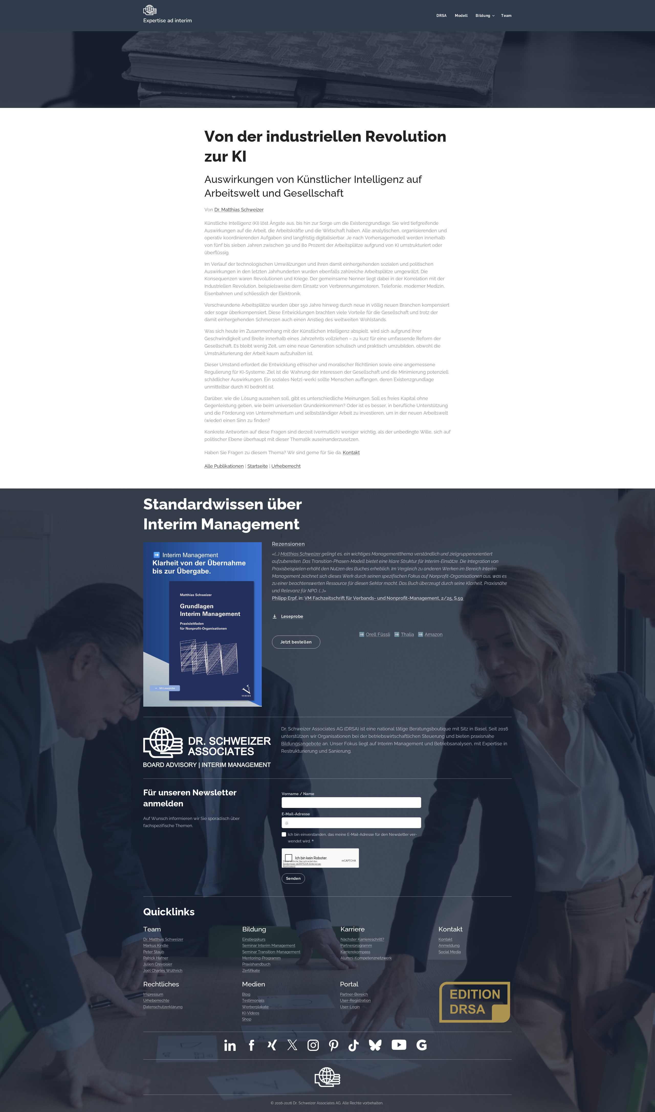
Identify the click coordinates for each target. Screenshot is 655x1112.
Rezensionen (288, 544)
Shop (246, 1019)
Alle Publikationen (224, 466)
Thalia (407, 634)
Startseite (257, 466)
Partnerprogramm (356, 945)
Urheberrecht (286, 466)
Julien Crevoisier (157, 964)
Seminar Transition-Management (271, 952)
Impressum (153, 994)
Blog (246, 994)
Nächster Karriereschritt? (362, 939)
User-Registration (355, 1000)
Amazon (434, 634)
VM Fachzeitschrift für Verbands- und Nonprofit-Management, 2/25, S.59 (384, 598)
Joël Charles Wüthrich (162, 970)
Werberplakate (255, 1007)
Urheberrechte (156, 1000)
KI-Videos (250, 1013)
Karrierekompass (355, 952)
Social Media (450, 952)
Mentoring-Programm (261, 958)
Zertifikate (251, 970)
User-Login (350, 1007)
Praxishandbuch (256, 964)
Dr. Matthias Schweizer (239, 209)
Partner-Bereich (354, 994)
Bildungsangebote (301, 743)
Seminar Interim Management (268, 945)
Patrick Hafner (155, 958)
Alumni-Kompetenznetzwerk (366, 958)
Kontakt (351, 452)
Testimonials (253, 1000)
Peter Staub (153, 952)
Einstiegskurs (253, 939)
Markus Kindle (155, 945)
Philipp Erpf (284, 598)
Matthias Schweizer (300, 554)
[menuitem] (443, 15)
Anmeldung (449, 945)
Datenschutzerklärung (162, 1007)
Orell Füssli (378, 634)
